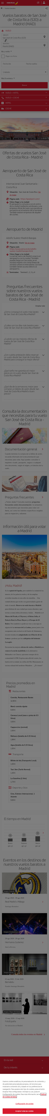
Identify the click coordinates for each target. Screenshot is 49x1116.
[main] (24, 1095)
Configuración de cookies (24, 1104)
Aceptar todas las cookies (24, 1111)
